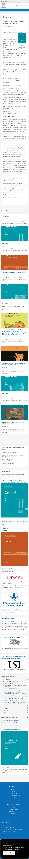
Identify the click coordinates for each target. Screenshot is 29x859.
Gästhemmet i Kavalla (8, 827)
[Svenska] (6, 1)
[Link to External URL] (14, 500)
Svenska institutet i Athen (9, 825)
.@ (13, 807)
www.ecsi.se (15, 452)
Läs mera (18, 853)
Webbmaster (14, 789)
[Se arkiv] (27, 679)
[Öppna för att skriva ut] (22, 29)
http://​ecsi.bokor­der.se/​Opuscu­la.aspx (12, 197)
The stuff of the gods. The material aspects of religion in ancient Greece (14, 363)
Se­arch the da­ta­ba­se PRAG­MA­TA (10, 590)
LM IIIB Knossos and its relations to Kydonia (14, 272)
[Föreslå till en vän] (25, 29)
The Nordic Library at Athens (11, 637)
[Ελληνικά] (4, 1)
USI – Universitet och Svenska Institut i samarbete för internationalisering (13, 657)
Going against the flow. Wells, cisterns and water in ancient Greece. (13, 422)
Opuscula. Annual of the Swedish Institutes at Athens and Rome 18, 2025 (14, 481)
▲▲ (27, 783)
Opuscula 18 (5, 243)
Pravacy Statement (15, 795)
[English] (2, 1)
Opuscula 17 (5, 301)
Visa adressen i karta (14, 815)
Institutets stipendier (8, 618)
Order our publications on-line (11, 729)
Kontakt (13, 791)
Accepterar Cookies (9, 853)
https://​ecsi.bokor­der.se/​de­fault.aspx (10, 456)
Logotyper (13, 797)
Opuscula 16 (5, 393)
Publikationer (5, 216)
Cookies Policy (14, 793)
